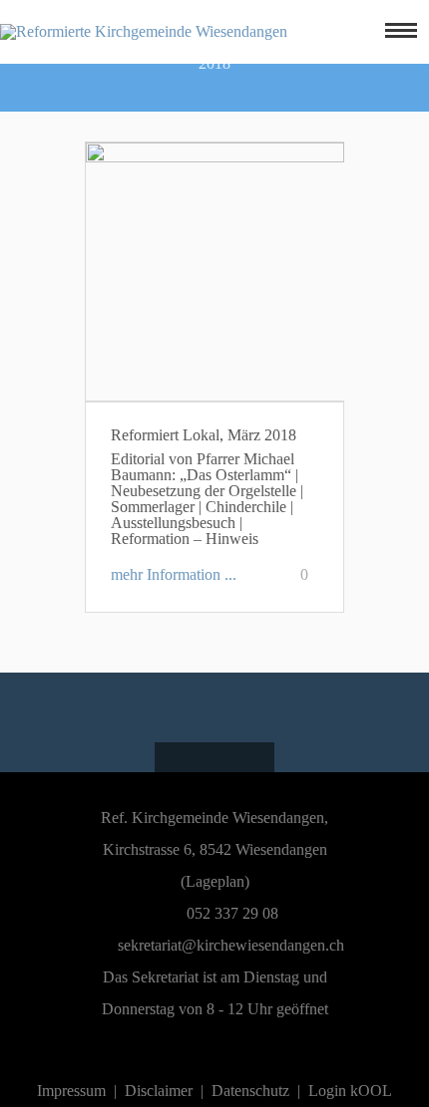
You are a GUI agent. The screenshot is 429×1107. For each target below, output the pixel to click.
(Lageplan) (215, 881)
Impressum (71, 1090)
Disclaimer (159, 1090)
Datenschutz (250, 1090)
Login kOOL (350, 1090)
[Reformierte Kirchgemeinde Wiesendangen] (143, 32)
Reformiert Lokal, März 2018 (203, 434)
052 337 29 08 (230, 913)
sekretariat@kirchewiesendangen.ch (231, 945)
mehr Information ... (173, 574)
